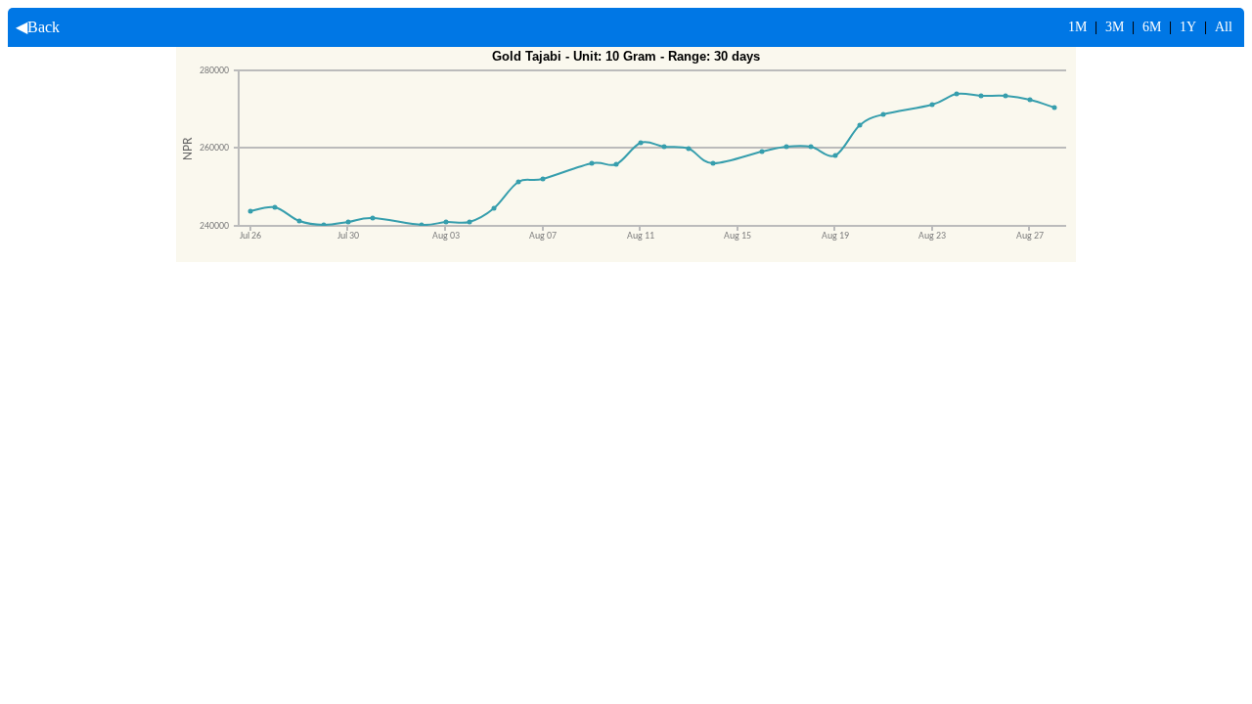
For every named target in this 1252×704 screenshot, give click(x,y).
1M (1077, 27)
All (1223, 27)
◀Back (34, 27)
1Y (1188, 27)
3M (1114, 27)
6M (1151, 27)
